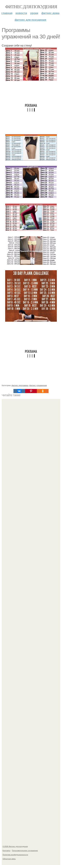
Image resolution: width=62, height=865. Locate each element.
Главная (6, 13)
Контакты (6, 850)
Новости (21, 13)
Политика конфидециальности (15, 854)
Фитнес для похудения (31, 6)
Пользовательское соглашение (25, 850)
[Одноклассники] (43, 391)
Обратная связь (9, 858)
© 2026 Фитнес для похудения (15, 846)
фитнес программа (20, 385)
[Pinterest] (31, 391)
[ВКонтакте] (19, 391)
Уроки (34, 13)
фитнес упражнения (38, 385)
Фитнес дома (50, 13)
